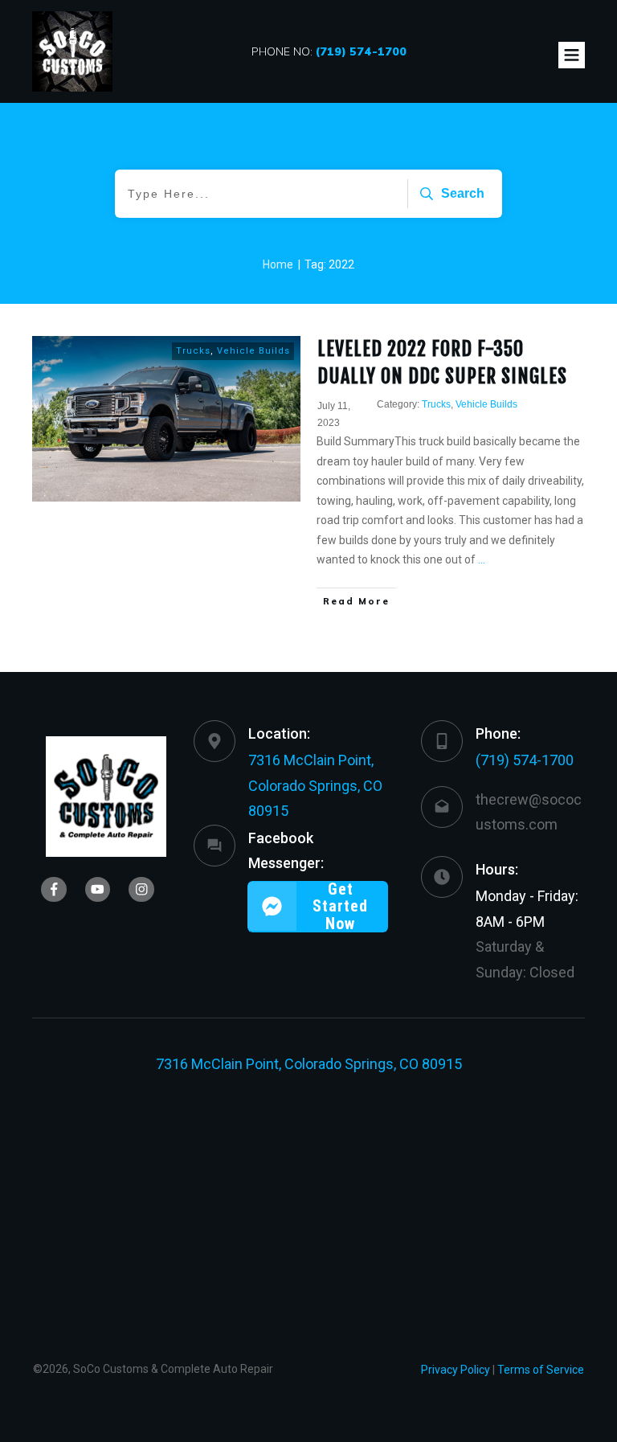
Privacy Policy (455, 1369)
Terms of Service (540, 1369)
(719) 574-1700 (525, 760)
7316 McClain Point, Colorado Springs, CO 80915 (315, 785)
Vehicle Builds (253, 351)
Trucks (193, 351)
